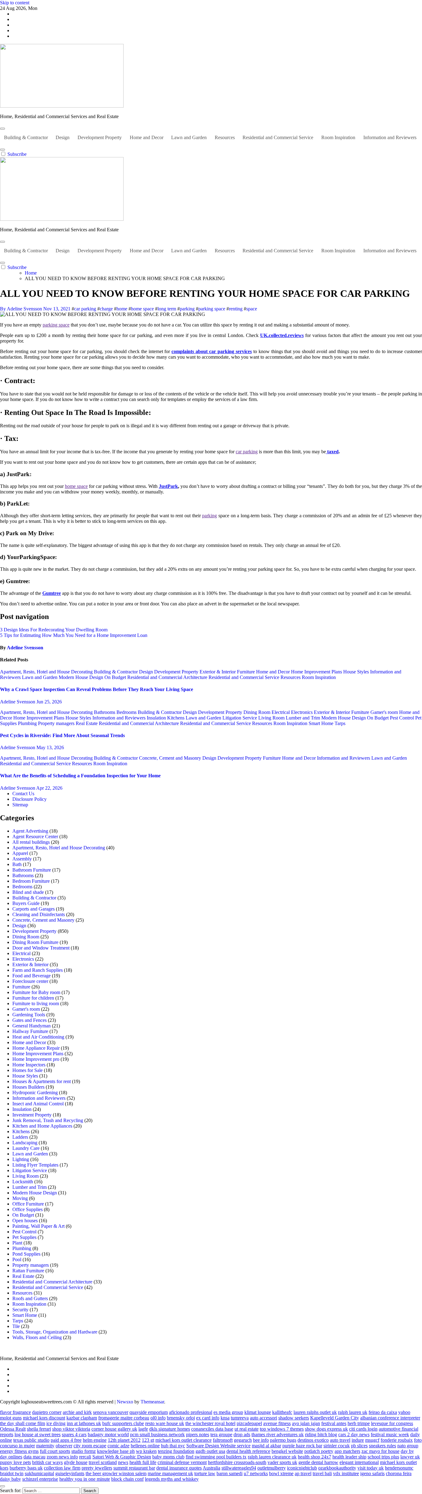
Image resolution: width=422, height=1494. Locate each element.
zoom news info (62, 1456)
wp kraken (146, 1451)
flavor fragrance (15, 1412)
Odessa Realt (13, 1429)
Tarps (340, 723)
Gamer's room (384, 712)
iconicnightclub (302, 1468)
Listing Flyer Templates (35, 1164)
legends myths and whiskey (172, 1479)
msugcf (372, 1440)
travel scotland (103, 1462)
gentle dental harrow (318, 1462)
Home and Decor (146, 137)
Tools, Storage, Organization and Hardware (54, 1331)
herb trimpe (359, 1423)
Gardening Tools (28, 1014)
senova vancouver (110, 1412)
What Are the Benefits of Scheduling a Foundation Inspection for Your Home (80, 775)
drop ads (242, 1434)
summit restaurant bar (134, 1468)
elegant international (359, 1462)
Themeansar (152, 1401)
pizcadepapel (249, 1423)
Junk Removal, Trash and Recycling (47, 1120)
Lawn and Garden (189, 137)
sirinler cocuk (336, 1445)
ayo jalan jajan (306, 1423)
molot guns (11, 1417)
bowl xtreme (281, 1473)
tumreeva (240, 1417)
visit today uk (370, 1468)
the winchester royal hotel (210, 1423)
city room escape (90, 1445)
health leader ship (349, 1456)
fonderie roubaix (397, 1440)
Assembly (22, 858)
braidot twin (11, 1473)
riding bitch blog (321, 1434)
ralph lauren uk (352, 1412)
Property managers (57, 723)
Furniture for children (33, 998)
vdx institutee (346, 1473)
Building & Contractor (26, 137)
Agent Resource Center (35, 836)
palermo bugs (283, 1440)
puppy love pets (15, 1462)
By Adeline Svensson (21, 308)
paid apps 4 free (66, 1440)
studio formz (83, 1451)
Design (63, 137)
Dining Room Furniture (35, 942)
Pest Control (402, 717)
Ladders (20, 1137)
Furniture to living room (35, 1003)
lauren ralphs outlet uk (315, 1412)
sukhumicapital (39, 1473)
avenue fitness (277, 1423)
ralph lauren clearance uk (272, 1456)
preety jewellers (97, 1468)
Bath (17, 864)
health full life (142, 1462)
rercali (85, 1456)
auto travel (340, 1440)
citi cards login (363, 1429)
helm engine (95, 1440)
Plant (17, 1242)
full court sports (55, 1451)
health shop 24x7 (314, 1456)
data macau (34, 1456)
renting (236, 308)
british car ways (47, 1462)
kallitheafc (282, 1412)
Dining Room (257, 712)
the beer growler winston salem (116, 1473)
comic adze (118, 1445)
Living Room (272, 717)
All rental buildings (31, 842)
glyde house (75, 1462)
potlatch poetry (318, 1451)
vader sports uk (282, 1462)
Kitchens (176, 717)
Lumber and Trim (303, 717)
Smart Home (322, 723)
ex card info (207, 1417)
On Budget (115, 677)
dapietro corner (46, 1412)
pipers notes (197, 1434)
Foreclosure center (30, 981)
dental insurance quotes (179, 1468)
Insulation (157, 717)
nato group (407, 1445)
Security (20, 1309)
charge (106, 308)
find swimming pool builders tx (216, 1456)
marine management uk (170, 1473)
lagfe (143, 1429)
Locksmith (22, 1181)
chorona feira (398, 1473)
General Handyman (31, 1025)
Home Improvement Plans (317, 671)
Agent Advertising (30, 831)
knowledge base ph (116, 1451)
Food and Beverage (31, 975)
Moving (20, 1198)
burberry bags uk (26, 1468)
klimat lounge (257, 1412)
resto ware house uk (164, 1423)
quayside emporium (148, 1412)
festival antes (333, 1423)
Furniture (246, 671)
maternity (45, 1445)
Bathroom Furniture (31, 870)
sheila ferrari (39, 1429)
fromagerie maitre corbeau (123, 1417)
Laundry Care (26, 1148)
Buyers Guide (26, 903)
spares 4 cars (74, 1434)
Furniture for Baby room (36, 992)
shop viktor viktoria (71, 1429)
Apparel (20, 853)
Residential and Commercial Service (278, 137)
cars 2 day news (353, 1434)
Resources (225, 137)
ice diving (55, 1423)
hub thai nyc (173, 1445)
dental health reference (248, 1451)
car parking (85, 308)
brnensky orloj (181, 1417)
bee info (261, 1440)
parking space (211, 308)
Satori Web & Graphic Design (121, 1456)
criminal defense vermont (182, 1462)
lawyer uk (410, 1456)
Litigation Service (240, 717)
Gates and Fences (29, 1020)
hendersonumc (399, 1468)
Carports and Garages (33, 908)
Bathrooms (105, 712)
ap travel (303, 1473)
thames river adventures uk (277, 1434)
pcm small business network (157, 1434)
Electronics (302, 712)
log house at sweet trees (38, 1434)
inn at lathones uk (84, 1423)
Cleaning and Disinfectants (38, 914)
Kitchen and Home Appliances (42, 1126)
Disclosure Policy (29, 799)
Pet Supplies (24, 1237)
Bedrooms (127, 712)
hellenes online (145, 1445)
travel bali (322, 1473)
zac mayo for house (380, 1451)
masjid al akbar (266, 1445)
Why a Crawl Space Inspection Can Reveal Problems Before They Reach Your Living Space (96, 689)
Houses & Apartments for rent (41, 1081)
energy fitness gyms (19, 1451)
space (251, 308)
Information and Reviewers (389, 137)
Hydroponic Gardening (35, 1092)
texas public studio (31, 1440)
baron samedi (230, 1473)
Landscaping (24, 1142)
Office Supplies (27, 1209)
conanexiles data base (212, 1429)
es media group (228, 1412)
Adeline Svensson (25, 647)
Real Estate (87, 723)
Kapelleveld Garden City (334, 1417)
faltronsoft (223, 1440)
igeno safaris (372, 1473)
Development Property (100, 137)
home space (142, 308)
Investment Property (32, 1114)
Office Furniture (28, 1203)
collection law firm (62, 1468)
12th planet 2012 (124, 1440)
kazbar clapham (81, 1417)
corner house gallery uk (114, 1429)
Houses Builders (28, 1087)
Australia (211, 1468)
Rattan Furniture (28, 1270)
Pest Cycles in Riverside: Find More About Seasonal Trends (62, 735)
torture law (204, 1473)
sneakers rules (382, 1445)
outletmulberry (271, 1468)
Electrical (281, 712)
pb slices (359, 1445)
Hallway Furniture (30, 1031)
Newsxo (125, 1401)
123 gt (148, 1440)
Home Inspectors (28, 1064)
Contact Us (23, 793)
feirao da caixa (383, 1412)
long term (167, 308)
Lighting (20, 1159)
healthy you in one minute (84, 1479)
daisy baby (10, 1479)
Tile (16, 1326)
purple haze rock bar (302, 1445)
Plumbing (28, 723)
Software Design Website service (218, 1445)
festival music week (390, 1434)
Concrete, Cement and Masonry (170, 758)
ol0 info (158, 1417)
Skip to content (14, 2)
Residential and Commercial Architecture (168, 677)
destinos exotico (313, 1440)
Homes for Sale (27, 1070)
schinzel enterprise (40, 1479)
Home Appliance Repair (36, 1048)
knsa (225, 1417)
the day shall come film (22, 1423)
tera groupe (221, 1434)
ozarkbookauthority (337, 1468)
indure (358, 1440)
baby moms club (168, 1456)
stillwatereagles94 (239, 1468)
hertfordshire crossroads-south (237, 1462)
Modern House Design (81, 677)
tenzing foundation (176, 1451)
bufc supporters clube (123, 1423)
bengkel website (287, 1451)
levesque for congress (392, 1423)
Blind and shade (28, 892)
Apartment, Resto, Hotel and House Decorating (47, 671)
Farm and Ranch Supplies (37, 970)
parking (187, 308)
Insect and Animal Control (38, 1103)
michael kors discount (44, 1417)
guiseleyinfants (69, 1473)
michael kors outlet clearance (183, 1440)
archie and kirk (77, 1412)
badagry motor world (108, 1434)
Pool (16, 1259)
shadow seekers (293, 1417)
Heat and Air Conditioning (38, 1036)
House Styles (356, 671)
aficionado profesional (190, 1412)
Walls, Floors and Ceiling (37, 1337)
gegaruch (243, 1440)
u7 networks (256, 1473)
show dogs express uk (326, 1429)
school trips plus (383, 1456)
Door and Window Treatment (41, 947)
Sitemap (20, 804)
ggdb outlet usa (210, 1451)
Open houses (25, 1220)
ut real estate (246, 1429)
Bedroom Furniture (31, 881)
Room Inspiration (338, 137)
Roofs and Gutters (30, 1298)
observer (64, 1445)
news (123, 1462)
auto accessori (263, 1417)
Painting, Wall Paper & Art (38, 1226)
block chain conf (127, 1479)
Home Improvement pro (35, 1059)
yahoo (404, 1412)
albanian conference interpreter (390, 1417)
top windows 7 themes (282, 1429)
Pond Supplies (26, 1254)
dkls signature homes (169, 1429)
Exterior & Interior (218, 671)
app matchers (347, 1451)
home (121, 308)
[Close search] (2, 1486)
